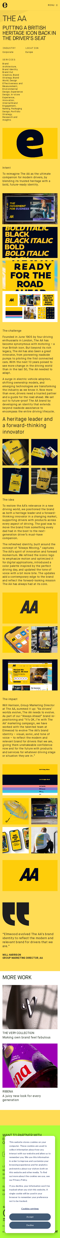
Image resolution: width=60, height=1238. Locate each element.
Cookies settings (30, 1208)
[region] (30, 143)
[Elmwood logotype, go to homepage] (4, 5)
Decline (30, 1225)
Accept (30, 1216)
